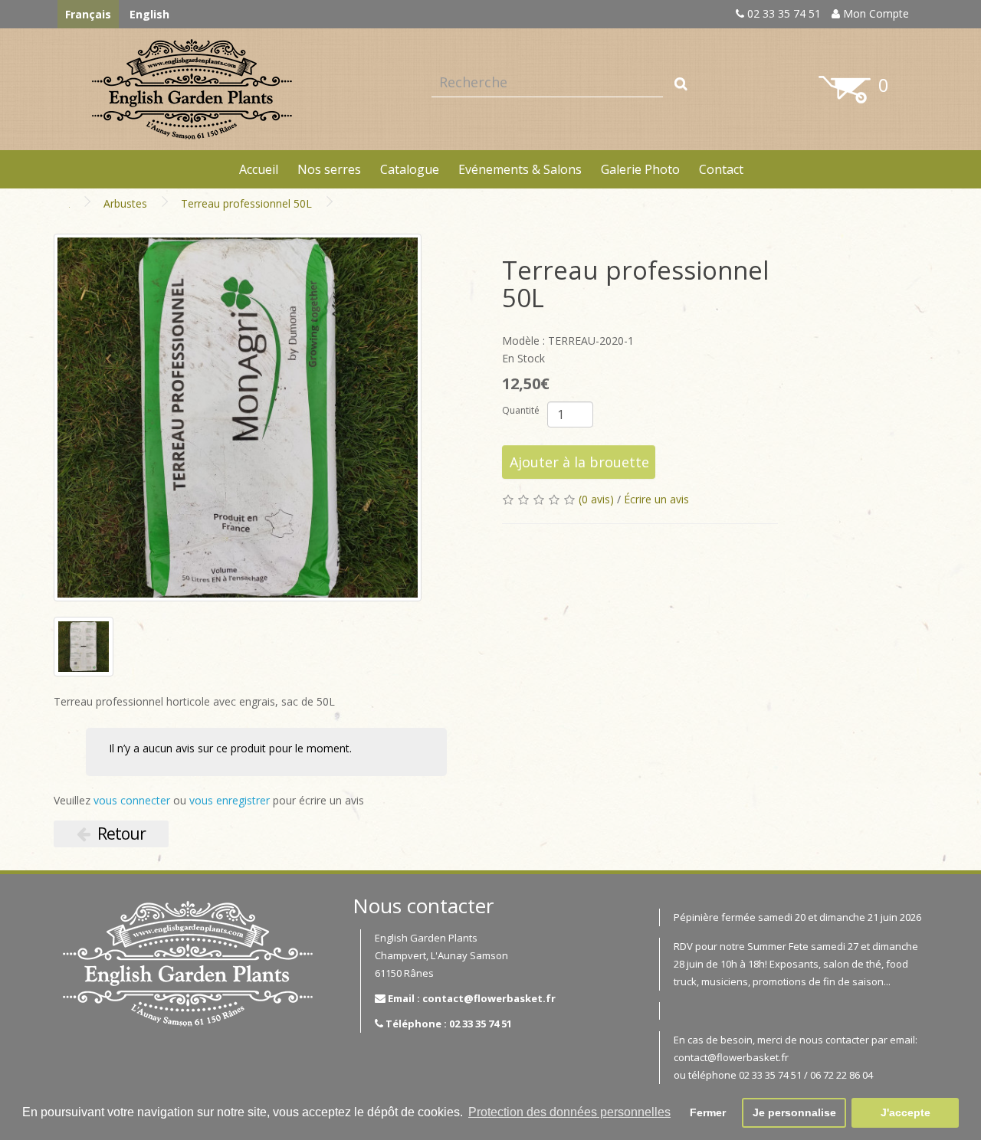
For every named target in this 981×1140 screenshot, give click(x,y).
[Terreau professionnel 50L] (238, 417)
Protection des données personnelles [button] (569, 1112)
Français (88, 14)
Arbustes (125, 203)
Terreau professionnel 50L (246, 203)
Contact (721, 169)
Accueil (258, 169)
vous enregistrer (229, 800)
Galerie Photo (640, 169)
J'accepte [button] (905, 1112)
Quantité (521, 410)
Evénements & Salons (520, 169)
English (149, 14)
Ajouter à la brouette (579, 462)
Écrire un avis (656, 499)
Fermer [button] (708, 1112)
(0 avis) (596, 499)
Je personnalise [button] (794, 1112)
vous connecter (132, 800)
